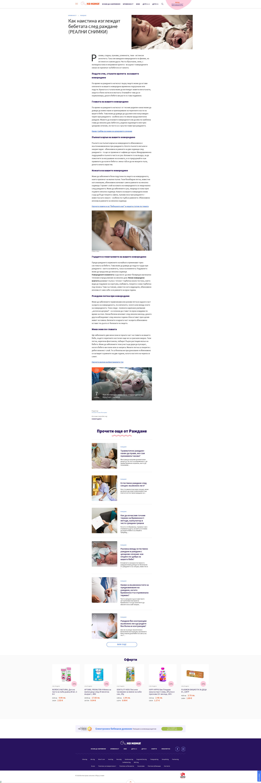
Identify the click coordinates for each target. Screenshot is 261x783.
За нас (93, 766)
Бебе (138, 4)
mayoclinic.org (102, 416)
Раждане (83, 15)
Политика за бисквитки (126, 766)
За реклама (140, 766)
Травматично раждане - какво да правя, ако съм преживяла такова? (133, 453)
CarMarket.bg (126, 762)
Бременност (128, 4)
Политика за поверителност (107, 766)
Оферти (130, 659)
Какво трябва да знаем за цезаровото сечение (112, 131)
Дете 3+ (155, 4)
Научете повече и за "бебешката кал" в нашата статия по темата (120, 206)
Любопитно (165, 749)
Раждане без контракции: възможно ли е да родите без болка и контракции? (134, 623)
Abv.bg (93, 759)
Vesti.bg (110, 759)
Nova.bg (119, 759)
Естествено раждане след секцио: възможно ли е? (134, 484)
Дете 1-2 (146, 4)
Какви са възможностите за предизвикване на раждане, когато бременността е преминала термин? (135, 590)
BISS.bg (136, 762)
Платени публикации (154, 766)
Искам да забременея (111, 4)
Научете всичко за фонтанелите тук (107, 362)
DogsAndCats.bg (142, 759)
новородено (97, 419)
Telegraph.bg (154, 759)
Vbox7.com (101, 759)
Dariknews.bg (129, 759)
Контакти (167, 766)
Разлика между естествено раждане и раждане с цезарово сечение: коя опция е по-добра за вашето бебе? (134, 554)
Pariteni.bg (175, 759)
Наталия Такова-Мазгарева (99, 412)
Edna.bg (84, 759)
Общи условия (99, 776)
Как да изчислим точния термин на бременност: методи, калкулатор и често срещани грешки (133, 519)
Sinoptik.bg (165, 759)
